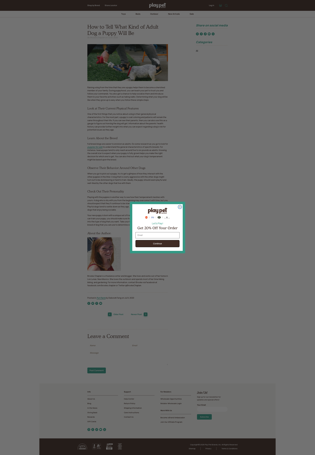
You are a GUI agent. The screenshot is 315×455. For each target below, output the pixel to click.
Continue (157, 243)
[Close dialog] (180, 207)
